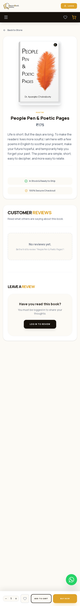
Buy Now (65, 598)
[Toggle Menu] (6, 17)
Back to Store (14, 30)
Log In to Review (40, 324)
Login (71, 6)
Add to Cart (41, 598)
